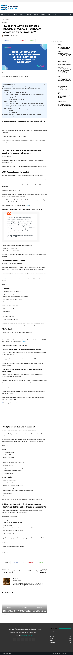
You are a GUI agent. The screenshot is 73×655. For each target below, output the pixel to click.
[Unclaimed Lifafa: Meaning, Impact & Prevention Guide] (53, 87)
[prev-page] (2, 615)
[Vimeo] (69, 1)
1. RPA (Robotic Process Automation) (16, 92)
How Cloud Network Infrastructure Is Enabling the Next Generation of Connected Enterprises (24, 609)
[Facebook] (64, 1)
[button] (70, 14)
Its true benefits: (13, 112)
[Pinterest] (26, 639)
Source (27, 205)
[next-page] (5, 615)
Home (3, 19)
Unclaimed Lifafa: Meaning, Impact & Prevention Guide (62, 88)
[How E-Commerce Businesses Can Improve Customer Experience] (9, 604)
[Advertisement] (60, 31)
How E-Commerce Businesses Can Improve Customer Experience (9, 610)
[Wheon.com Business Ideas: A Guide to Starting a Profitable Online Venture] (53, 95)
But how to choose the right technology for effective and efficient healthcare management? (22, 115)
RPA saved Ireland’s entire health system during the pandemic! (26, 94)
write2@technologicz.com (27, 635)
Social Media (60, 67)
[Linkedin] (22, 639)
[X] (67, 1)
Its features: (12, 98)
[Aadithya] (3, 35)
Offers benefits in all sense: (16, 99)
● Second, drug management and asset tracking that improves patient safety (26, 106)
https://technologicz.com (17, 580)
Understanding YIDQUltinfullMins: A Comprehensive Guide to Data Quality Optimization (64, 103)
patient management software (11, 278)
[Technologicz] (9, 7)
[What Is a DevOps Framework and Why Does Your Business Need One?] (39, 604)
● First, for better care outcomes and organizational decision (25, 103)
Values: (11, 110)
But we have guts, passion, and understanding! (16, 87)
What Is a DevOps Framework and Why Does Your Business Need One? (39, 610)
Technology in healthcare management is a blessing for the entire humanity (22, 89)
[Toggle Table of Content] (44, 85)
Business (7, 19)
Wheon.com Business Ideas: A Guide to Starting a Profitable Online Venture (64, 95)
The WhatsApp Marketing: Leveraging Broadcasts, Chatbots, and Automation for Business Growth (64, 71)
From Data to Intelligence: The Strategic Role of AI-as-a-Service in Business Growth (64, 80)
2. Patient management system (15, 96)
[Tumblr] (30, 639)
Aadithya (7, 35)
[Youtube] (71, 1)
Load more (60, 109)
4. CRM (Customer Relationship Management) (19, 108)
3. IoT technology (11, 101)
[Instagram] (66, 1)
